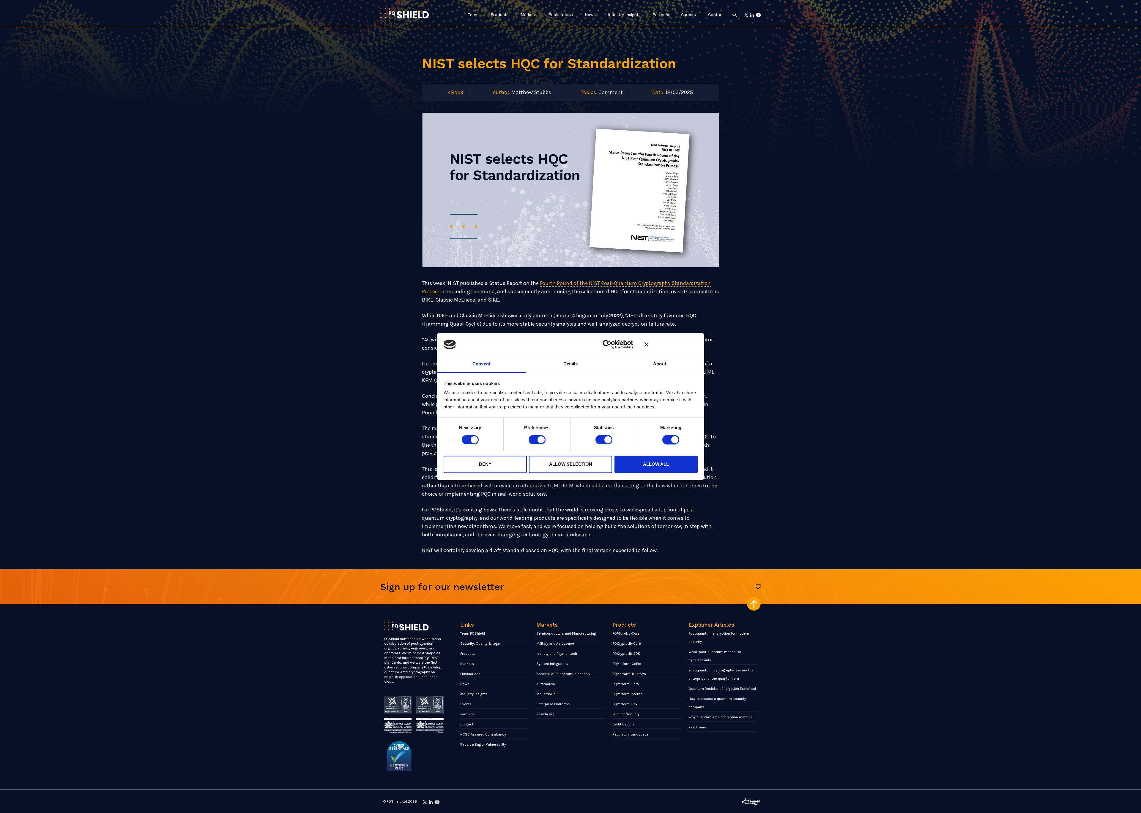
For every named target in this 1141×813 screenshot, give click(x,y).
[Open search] (734, 15)
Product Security (625, 714)
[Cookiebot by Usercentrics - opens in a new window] (607, 344)
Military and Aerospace (555, 643)
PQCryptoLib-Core (626, 643)
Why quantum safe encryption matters (720, 717)
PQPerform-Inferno (627, 694)
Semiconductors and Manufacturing (566, 633)
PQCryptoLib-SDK (626, 654)
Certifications (623, 724)
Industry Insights (624, 14)
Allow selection (570, 464)
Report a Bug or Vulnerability (483, 744)
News (590, 14)
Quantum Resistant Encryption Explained (722, 689)
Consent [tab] (481, 364)
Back (456, 92)
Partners (661, 14)
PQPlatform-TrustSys (629, 674)
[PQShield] (404, 13)
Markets (528, 14)
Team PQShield (472, 633)
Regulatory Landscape (630, 734)
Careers (688, 14)
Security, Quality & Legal (480, 643)
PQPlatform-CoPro (626, 664)
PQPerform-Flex (624, 704)
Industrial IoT (546, 694)
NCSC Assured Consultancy (483, 734)
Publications (561, 14)
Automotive (545, 684)
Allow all (656, 464)
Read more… (698, 727)
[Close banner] (671, 344)
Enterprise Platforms (553, 704)
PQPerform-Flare (625, 684)
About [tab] (659, 364)
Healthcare (545, 714)
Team (473, 14)
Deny (485, 464)
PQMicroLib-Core (625, 633)
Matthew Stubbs (531, 92)
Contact (716, 14)
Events (466, 704)
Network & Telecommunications (563, 674)
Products (500, 14)
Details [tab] (570, 364)
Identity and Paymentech (556, 654)
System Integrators (552, 664)
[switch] (537, 439)
